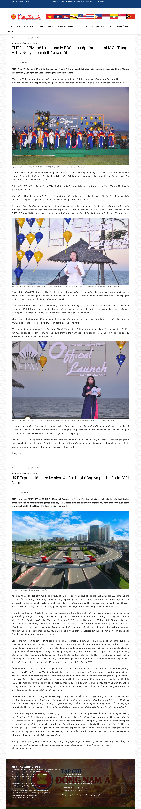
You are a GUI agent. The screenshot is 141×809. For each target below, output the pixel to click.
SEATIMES (66, 788)
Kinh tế (19, 38)
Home (14, 38)
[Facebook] (107, 1)
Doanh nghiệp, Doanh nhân (31, 38)
